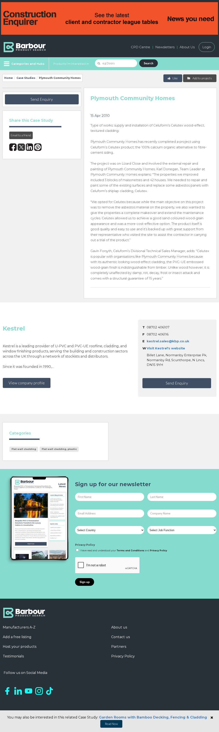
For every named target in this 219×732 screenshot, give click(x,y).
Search (148, 63)
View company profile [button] (27, 382)
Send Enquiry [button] (42, 99)
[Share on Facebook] (13, 147)
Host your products (19, 647)
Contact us (120, 637)
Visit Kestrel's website (166, 348)
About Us (187, 47)
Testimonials (13, 656)
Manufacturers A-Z (19, 627)
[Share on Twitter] (21, 147)
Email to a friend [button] (21, 135)
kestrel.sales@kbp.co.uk (168, 341)
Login (206, 47)
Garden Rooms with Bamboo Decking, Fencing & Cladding (153, 717)
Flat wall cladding (24, 449)
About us (119, 627)
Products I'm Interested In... (72, 63)
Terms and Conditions (130, 550)
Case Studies (25, 78)
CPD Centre (140, 47)
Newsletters (165, 47)
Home (8, 78)
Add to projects (202, 78)
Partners (118, 647)
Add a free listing (17, 637)
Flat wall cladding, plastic (59, 449)
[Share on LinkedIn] (29, 147)
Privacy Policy (85, 544)
